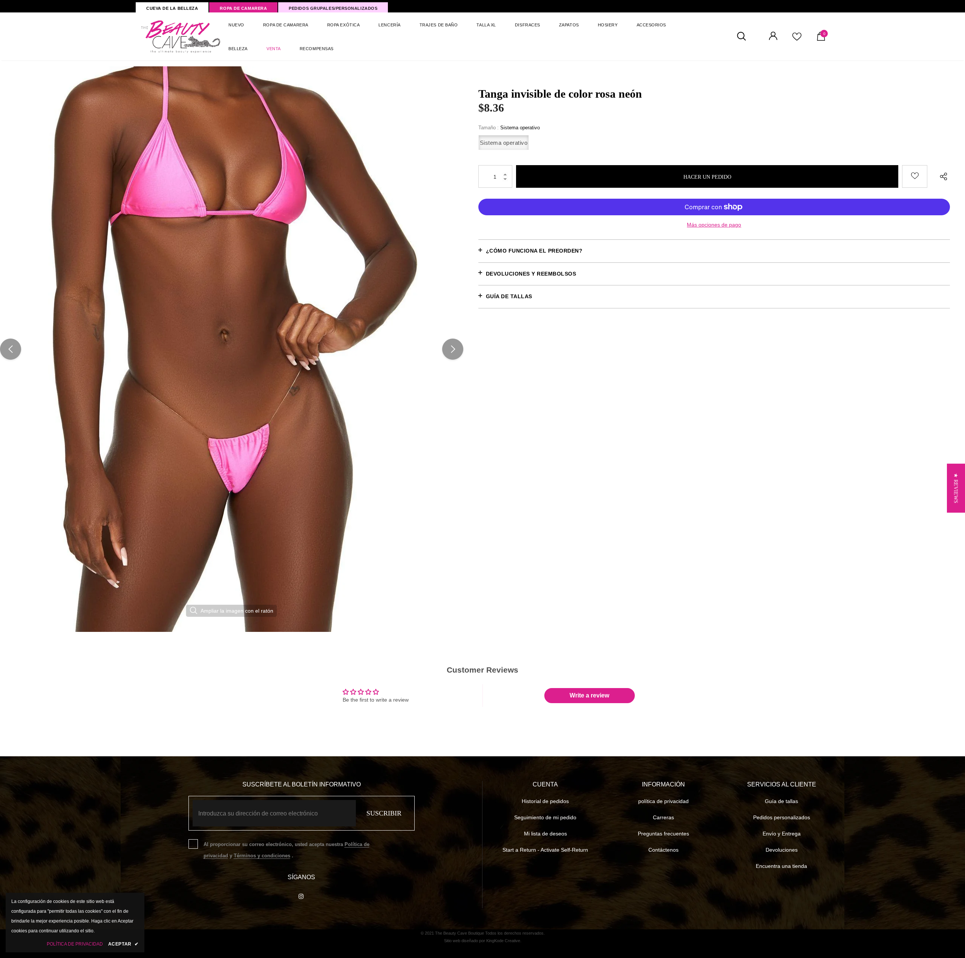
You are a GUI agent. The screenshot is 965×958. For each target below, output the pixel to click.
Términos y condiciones (262, 855)
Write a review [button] (589, 695)
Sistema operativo (504, 142)
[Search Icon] (745, 36)
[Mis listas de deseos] (796, 39)
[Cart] (821, 39)
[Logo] (181, 36)
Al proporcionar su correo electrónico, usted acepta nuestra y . (286, 850)
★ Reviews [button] (956, 488)
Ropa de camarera (243, 8)
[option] (231, 349)
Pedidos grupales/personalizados (333, 8)
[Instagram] (301, 896)
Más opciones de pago (714, 225)
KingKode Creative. (503, 940)
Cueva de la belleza (172, 8)
